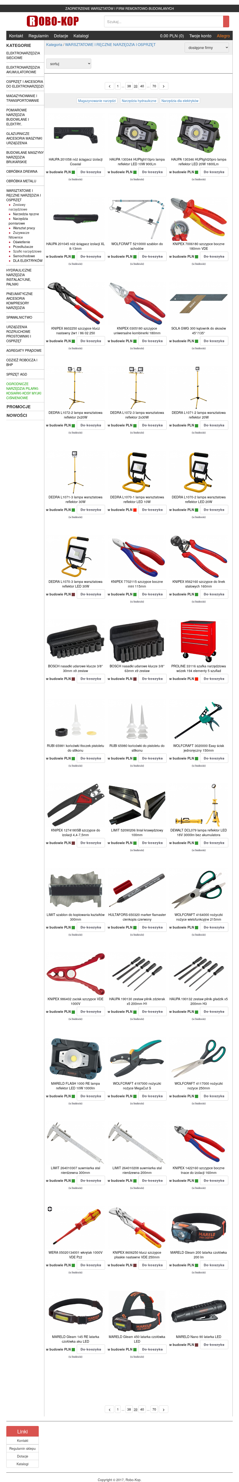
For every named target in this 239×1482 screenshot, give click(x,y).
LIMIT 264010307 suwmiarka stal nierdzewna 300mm (75, 1170)
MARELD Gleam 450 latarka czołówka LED (137, 1339)
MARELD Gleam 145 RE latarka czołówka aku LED (75, 1339)
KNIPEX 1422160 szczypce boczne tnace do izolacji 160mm (199, 1170)
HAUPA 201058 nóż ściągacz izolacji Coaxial (75, 161)
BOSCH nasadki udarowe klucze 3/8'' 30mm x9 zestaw (75, 668)
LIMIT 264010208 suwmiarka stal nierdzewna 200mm (137, 1170)
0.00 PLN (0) (172, 35)
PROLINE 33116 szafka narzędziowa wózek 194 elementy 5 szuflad (198, 668)
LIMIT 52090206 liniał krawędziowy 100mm (137, 832)
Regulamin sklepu (22, 1448)
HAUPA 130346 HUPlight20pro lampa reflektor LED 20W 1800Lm (198, 161)
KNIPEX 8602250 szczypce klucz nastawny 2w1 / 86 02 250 (75, 330)
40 (142, 86)
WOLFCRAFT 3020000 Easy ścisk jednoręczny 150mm (198, 748)
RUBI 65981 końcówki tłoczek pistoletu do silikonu (75, 748)
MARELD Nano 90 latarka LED (198, 1336)
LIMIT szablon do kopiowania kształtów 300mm (76, 917)
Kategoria (54, 44)
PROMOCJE (19, 407)
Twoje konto (200, 35)
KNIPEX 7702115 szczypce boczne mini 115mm (137, 583)
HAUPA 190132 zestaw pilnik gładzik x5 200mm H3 (198, 1001)
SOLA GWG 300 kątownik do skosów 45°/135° (198, 330)
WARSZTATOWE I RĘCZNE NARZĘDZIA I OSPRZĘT (110, 44)
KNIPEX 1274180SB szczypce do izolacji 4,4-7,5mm (75, 832)
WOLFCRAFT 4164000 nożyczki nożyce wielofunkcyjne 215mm (199, 917)
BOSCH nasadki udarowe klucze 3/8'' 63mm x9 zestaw (137, 668)
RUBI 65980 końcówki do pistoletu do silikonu (137, 748)
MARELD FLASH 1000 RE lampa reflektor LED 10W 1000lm (75, 1085)
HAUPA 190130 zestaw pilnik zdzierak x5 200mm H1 (137, 1001)
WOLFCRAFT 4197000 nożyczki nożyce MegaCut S (137, 1085)
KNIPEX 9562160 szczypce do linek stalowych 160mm (198, 583)
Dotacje (61, 35)
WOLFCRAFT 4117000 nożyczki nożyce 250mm (199, 1085)
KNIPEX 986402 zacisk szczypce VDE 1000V (75, 1001)
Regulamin (38, 35)
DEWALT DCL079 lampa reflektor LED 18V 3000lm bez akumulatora (198, 832)
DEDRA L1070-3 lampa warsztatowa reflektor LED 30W (75, 583)
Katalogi (81, 35)
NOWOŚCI (17, 415)
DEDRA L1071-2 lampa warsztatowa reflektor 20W (199, 414)
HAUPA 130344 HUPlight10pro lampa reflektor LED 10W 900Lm (137, 161)
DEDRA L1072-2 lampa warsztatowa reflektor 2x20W (75, 414)
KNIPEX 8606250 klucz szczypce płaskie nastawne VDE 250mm (137, 1254)
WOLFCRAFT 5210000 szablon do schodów (137, 246)
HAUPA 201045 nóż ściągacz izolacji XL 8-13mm (75, 246)
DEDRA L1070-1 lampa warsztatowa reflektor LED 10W (137, 499)
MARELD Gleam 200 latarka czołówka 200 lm (198, 1254)
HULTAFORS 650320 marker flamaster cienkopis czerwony (137, 917)
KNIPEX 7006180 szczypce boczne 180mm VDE (199, 246)
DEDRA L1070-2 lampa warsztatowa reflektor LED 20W (199, 499)
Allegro (223, 35)
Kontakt (16, 35)
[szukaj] (226, 21)
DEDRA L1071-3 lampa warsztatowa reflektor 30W (75, 499)
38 (129, 86)
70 (154, 86)
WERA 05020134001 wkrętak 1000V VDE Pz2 (75, 1254)
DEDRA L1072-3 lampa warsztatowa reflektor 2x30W (137, 414)
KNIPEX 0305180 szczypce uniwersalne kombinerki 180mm (137, 330)
